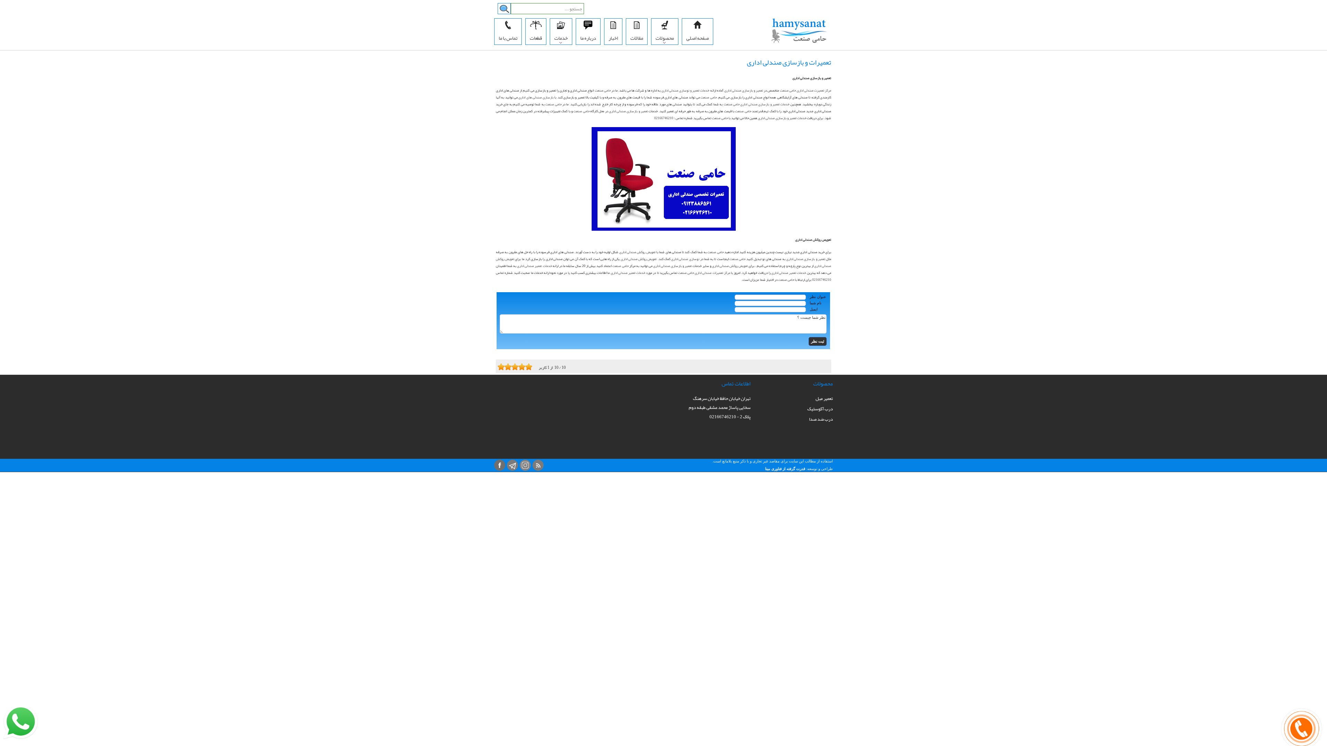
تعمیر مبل (824, 398)
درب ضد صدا (821, 419)
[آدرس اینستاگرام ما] (525, 465)
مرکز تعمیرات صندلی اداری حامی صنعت (704, 272)
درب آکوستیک (820, 408)
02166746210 (663, 118)
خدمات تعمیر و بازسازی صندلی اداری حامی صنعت (757, 104)
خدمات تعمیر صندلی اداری (534, 265)
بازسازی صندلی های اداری (536, 97)
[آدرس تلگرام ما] (512, 465)
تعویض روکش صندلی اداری (637, 252)
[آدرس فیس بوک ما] (499, 465)
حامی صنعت (603, 90)
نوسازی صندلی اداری (685, 259)
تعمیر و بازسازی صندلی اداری (743, 90)
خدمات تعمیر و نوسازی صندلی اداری (685, 90)
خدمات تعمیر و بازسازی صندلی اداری (782, 118)
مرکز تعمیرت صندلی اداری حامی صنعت (805, 90)
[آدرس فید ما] (538, 465)
